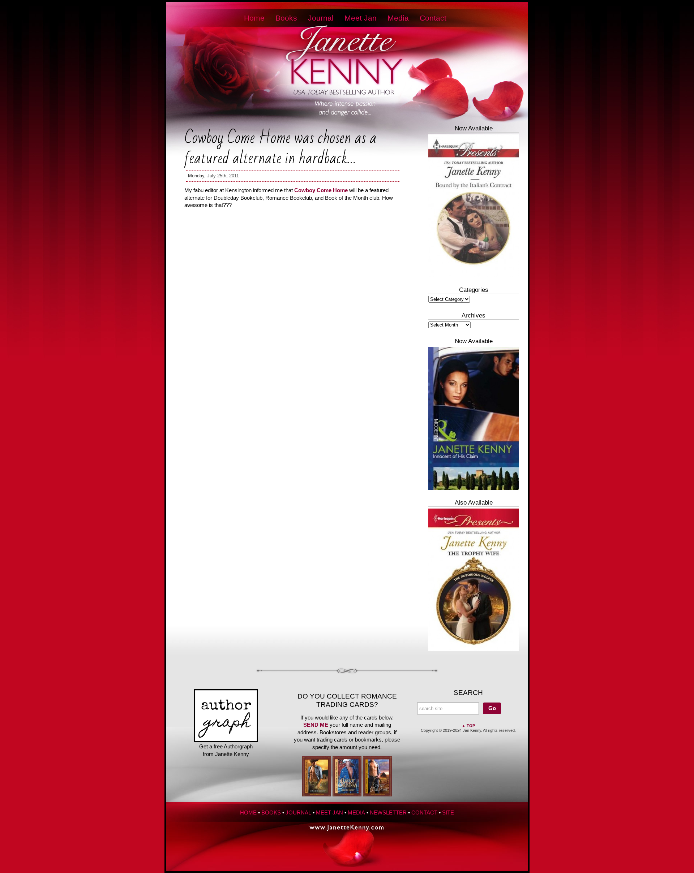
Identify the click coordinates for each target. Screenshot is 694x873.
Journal (321, 18)
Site (448, 813)
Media (398, 18)
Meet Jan (360, 18)
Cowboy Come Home (321, 190)
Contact (433, 18)
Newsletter (388, 813)
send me (315, 725)
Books (286, 18)
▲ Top (468, 725)
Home (254, 18)
